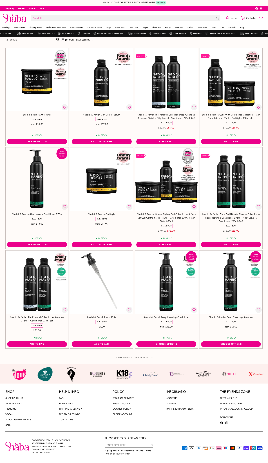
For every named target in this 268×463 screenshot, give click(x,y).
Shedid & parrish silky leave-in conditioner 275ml (37, 214)
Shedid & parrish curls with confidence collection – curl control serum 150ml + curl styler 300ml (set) (231, 116)
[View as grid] (57, 40)
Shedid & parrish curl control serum (101, 114)
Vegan (9, 414)
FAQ (61, 398)
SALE (8, 425)
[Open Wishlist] (261, 18)
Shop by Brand (14, 398)
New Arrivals (13, 403)
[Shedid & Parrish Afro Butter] (37, 79)
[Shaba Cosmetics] (14, 18)
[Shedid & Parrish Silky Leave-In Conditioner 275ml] (37, 179)
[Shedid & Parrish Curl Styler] (101, 179)
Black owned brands (18, 419)
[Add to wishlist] (65, 107)
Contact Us (66, 419)
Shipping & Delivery (70, 409)
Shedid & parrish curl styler (102, 214)
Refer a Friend (228, 398)
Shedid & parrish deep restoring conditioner (166, 317)
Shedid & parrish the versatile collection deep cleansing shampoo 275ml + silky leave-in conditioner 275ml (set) (166, 116)
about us (171, 398)
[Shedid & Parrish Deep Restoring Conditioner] (166, 282)
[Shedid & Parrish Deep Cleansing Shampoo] (231, 282)
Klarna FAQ (66, 403)
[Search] (217, 18)
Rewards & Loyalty (231, 403)
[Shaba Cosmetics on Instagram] (261, 9)
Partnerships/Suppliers (180, 409)
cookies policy (122, 409)
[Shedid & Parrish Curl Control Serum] (101, 79)
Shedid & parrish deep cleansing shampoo (231, 317)
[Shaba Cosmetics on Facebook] (256, 9)
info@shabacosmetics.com (236, 409)
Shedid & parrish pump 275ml (102, 317)
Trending (11, 409)
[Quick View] (64, 52)
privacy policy (121, 403)
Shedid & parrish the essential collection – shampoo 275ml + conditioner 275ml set (37, 319)
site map (171, 403)
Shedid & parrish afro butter (37, 114)
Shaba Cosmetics (61, 440)
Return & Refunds (69, 414)
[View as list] (63, 40)
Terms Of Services (123, 398)
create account (122, 414)
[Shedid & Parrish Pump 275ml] (101, 282)
